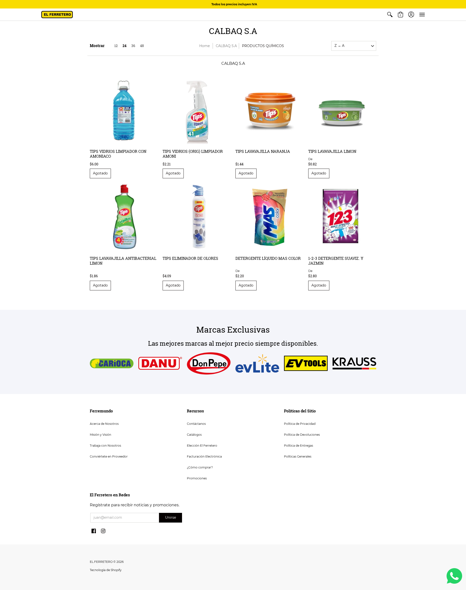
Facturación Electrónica (204, 456)
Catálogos (194, 434)
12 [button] (116, 45)
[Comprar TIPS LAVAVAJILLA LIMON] (342, 110)
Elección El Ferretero (202, 445)
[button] (389, 14)
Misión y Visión (100, 434)
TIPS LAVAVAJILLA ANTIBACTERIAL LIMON (123, 261)
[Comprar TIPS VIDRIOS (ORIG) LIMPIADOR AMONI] (197, 110)
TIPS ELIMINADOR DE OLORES (190, 258)
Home (204, 46)
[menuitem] (389, 14)
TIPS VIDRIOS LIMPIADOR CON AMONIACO (118, 154)
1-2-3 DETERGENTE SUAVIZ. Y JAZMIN (335, 261)
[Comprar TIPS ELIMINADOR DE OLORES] (197, 217)
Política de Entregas (298, 445)
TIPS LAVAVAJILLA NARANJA (262, 151)
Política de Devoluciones (302, 434)
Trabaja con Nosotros (105, 445)
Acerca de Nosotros (104, 424)
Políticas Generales (297, 456)
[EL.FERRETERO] (57, 14)
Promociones (197, 478)
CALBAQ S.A (226, 46)
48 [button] (142, 45)
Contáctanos (196, 424)
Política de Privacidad (300, 424)
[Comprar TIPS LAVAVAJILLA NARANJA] (269, 110)
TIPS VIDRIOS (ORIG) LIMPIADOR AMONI (193, 154)
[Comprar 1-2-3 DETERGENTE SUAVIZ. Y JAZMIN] (342, 217)
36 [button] (133, 45)
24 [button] (124, 45)
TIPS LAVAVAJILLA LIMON (332, 151)
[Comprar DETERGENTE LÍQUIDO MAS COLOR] (269, 217)
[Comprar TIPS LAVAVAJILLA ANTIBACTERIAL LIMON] (124, 217)
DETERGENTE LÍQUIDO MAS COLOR (268, 258)
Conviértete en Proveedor (109, 456)
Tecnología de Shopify (106, 570)
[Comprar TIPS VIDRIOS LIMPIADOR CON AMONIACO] (124, 110)
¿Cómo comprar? (200, 467)
